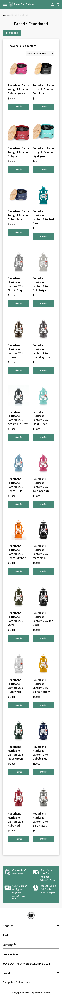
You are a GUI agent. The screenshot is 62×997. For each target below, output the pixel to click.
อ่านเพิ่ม (18, 106)
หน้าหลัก (6, 15)
